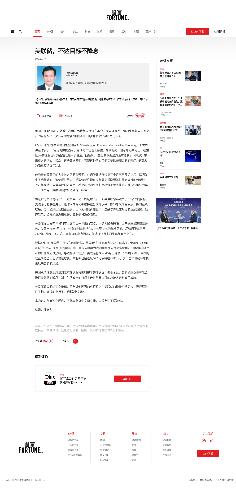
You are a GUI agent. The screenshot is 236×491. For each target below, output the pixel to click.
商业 (75, 31)
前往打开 (127, 379)
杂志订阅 (166, 440)
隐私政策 (166, 450)
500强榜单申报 (75, 455)
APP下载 (199, 31)
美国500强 (73, 450)
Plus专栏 (104, 460)
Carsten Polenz (165, 112)
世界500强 (73, 440)
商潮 (99, 31)
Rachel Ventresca (166, 138)
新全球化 (104, 455)
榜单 (63, 31)
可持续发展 (105, 445)
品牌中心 (151, 31)
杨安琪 (163, 185)
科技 (87, 31)
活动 (124, 31)
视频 (111, 31)
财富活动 (136, 440)
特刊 (162, 163)
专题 (136, 31)
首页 (37, 31)
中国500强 (73, 445)
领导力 (163, 123)
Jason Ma (163, 84)
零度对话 (104, 450)
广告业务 (166, 455)
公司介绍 (166, 445)
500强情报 (219, 31)
